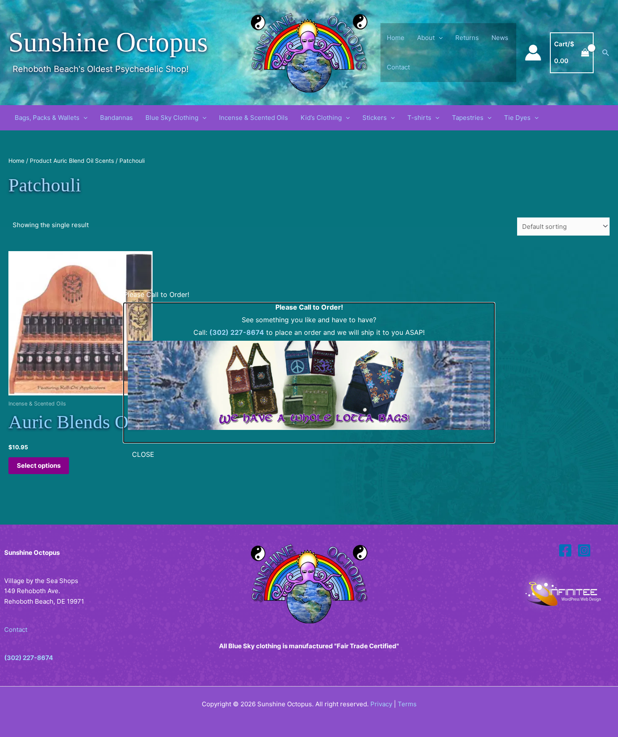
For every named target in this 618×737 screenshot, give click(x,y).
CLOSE (143, 454)
